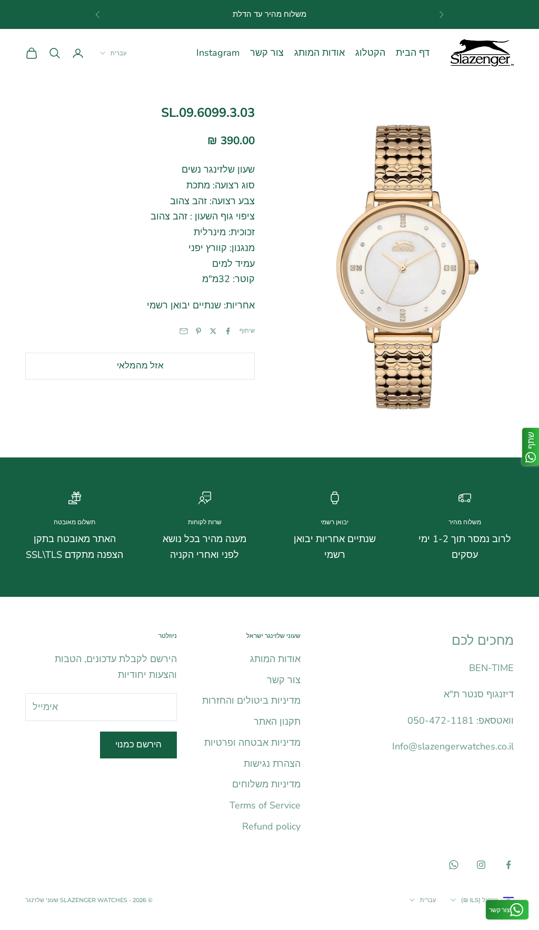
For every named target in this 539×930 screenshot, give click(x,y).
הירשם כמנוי (138, 744)
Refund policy (271, 826)
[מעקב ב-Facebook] (508, 864)
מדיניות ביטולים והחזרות (251, 700)
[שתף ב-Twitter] (213, 331)
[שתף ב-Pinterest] (198, 331)
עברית (118, 53)
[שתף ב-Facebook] (228, 331)
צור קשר (267, 52)
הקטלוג (370, 52)
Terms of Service (265, 805)
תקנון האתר (277, 721)
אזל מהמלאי (140, 365)
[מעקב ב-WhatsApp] (453, 864)
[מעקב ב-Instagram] (481, 864)
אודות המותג (319, 52)
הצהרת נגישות (272, 763)
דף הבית (413, 52)
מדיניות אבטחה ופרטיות (252, 742)
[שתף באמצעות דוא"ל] (183, 331)
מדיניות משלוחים (266, 784)
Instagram (217, 52)
